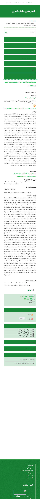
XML (29, 314)
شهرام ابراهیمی (31, 97)
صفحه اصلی (32, 21)
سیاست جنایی (17, 173)
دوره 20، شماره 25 (29, 299)
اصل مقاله (25, 318)
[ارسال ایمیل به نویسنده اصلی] (26, 97)
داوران (32, 70)
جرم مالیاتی (33, 173)
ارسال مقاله (30, 64)
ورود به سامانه (18, 2)
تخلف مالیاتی (25, 173)
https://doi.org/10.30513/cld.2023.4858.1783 (20, 108)
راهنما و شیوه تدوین (28, 58)
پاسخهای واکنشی (31, 176)
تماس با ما (31, 76)
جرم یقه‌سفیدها (21, 176)
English (28, 2)
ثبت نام (8, 2)
